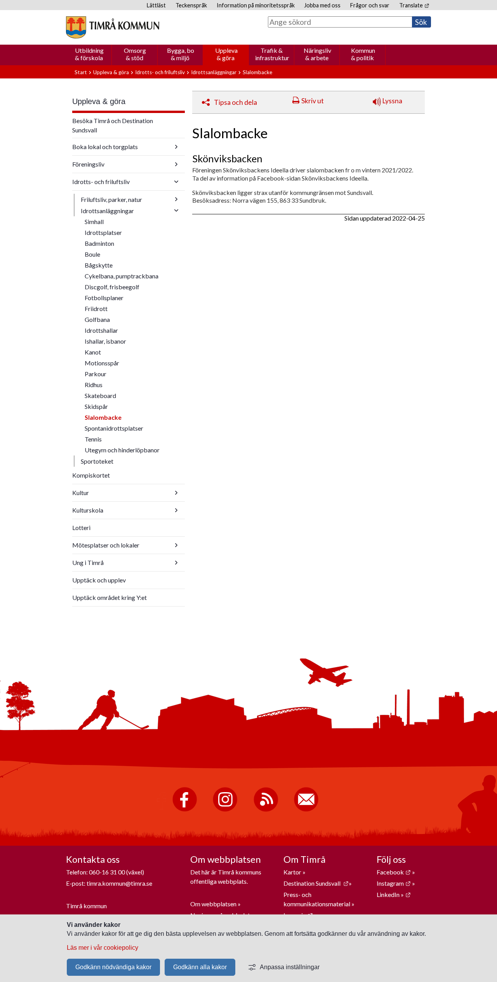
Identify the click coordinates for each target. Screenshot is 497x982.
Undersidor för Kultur (176, 492)
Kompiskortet (91, 475)
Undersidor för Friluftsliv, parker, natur (176, 199)
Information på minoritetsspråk (256, 5)
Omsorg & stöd (135, 54)
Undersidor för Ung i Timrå (176, 562)
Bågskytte (99, 265)
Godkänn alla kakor (200, 967)
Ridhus (94, 384)
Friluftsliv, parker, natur (111, 199)
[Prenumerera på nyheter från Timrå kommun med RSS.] (265, 809)
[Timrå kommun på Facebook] (184, 809)
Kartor (292, 872)
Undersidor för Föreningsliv (176, 164)
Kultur (80, 492)
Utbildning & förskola (89, 54)
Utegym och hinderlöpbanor (122, 450)
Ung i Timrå (88, 562)
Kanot (93, 352)
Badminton (99, 243)
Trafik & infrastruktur (272, 54)
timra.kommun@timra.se (119, 883)
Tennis (93, 439)
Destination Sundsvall (316, 883)
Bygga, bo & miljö (180, 54)
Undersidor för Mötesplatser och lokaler (176, 545)
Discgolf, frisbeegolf (112, 286)
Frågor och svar (369, 5)
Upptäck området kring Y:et (109, 597)
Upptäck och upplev (99, 580)
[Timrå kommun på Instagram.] (225, 809)
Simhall (94, 221)
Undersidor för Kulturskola (176, 510)
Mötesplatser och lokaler (105, 545)
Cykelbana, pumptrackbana (121, 276)
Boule (92, 254)
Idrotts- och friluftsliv (160, 72)
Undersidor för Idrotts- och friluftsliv (176, 181)
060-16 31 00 (107, 872)
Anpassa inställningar (290, 967)
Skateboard (100, 395)
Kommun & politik (363, 54)
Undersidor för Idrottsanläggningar (176, 210)
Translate (414, 5)
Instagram (394, 883)
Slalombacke (103, 417)
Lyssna (391, 101)
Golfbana (97, 319)
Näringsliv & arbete (317, 54)
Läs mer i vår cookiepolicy (102, 947)
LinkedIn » (394, 894)
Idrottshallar (101, 330)
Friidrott (96, 308)
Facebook (394, 872)
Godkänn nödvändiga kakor (113, 967)
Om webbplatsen (213, 903)
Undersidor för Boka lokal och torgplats (176, 146)
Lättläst (156, 5)
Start (81, 72)
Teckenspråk (191, 5)
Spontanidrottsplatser (114, 428)
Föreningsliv (88, 164)
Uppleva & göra (226, 54)
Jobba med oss (322, 5)
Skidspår (96, 406)
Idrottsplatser (103, 232)
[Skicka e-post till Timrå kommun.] (306, 809)
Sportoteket (97, 461)
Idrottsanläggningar (213, 72)
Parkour (95, 373)
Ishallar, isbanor (105, 341)
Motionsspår (102, 363)
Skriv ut (312, 101)
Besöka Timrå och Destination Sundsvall (112, 125)
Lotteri (81, 527)
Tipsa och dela (235, 102)
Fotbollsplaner (104, 297)
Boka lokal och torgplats (105, 146)
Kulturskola (87, 510)
